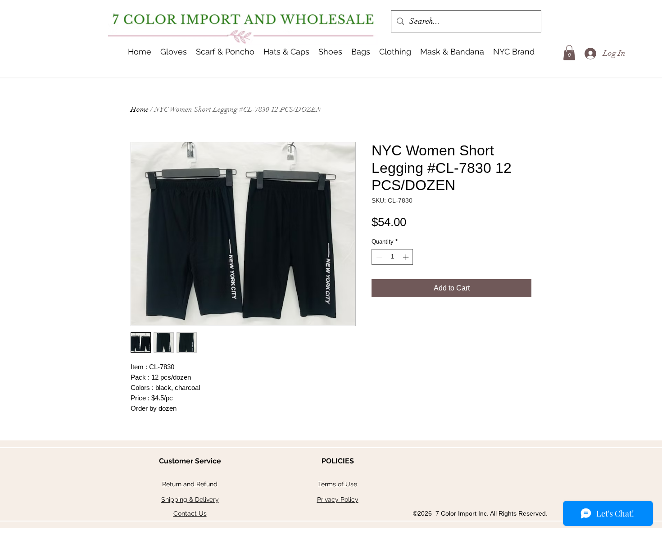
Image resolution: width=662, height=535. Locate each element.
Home (140, 109)
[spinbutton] (392, 257)
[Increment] (406, 257)
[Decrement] (378, 257)
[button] (286, 52)
